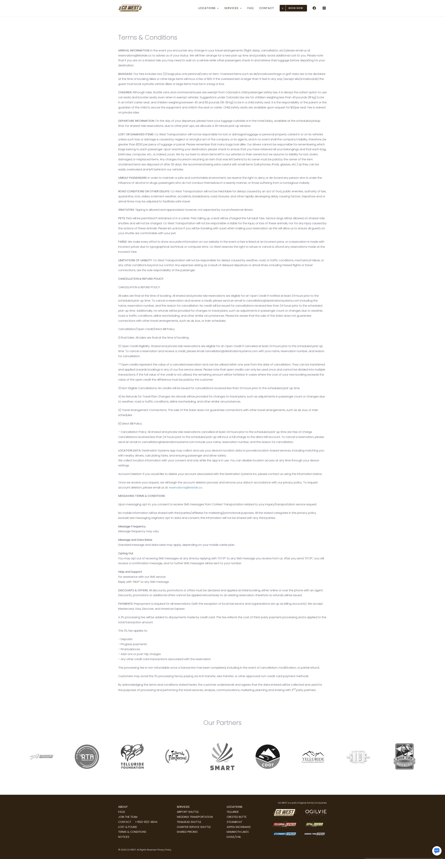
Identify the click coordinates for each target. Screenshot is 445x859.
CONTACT (124, 822)
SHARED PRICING (187, 832)
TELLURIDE (233, 812)
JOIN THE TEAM (127, 817)
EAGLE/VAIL (234, 837)
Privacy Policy (164, 849)
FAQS (121, 812)
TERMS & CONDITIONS (132, 832)
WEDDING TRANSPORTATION (195, 817)
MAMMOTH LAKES (238, 832)
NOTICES (123, 837)
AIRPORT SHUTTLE (188, 812)
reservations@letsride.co (185, 488)
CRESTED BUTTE (237, 817)
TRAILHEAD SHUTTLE (189, 822)
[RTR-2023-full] (403, 734)
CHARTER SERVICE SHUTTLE (194, 827)
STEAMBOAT (234, 822)
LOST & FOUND (127, 827)
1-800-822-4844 (146, 822)
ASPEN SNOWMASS (239, 827)
